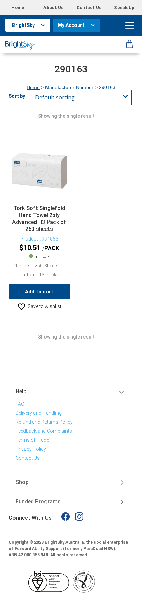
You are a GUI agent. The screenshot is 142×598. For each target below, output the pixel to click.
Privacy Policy (31, 449)
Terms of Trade (32, 440)
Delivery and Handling (39, 413)
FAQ (20, 404)
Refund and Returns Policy (44, 422)
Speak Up (124, 7)
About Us (53, 7)
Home (17, 7)
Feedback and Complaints (44, 431)
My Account (71, 25)
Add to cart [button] (39, 291)
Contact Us (89, 7)
